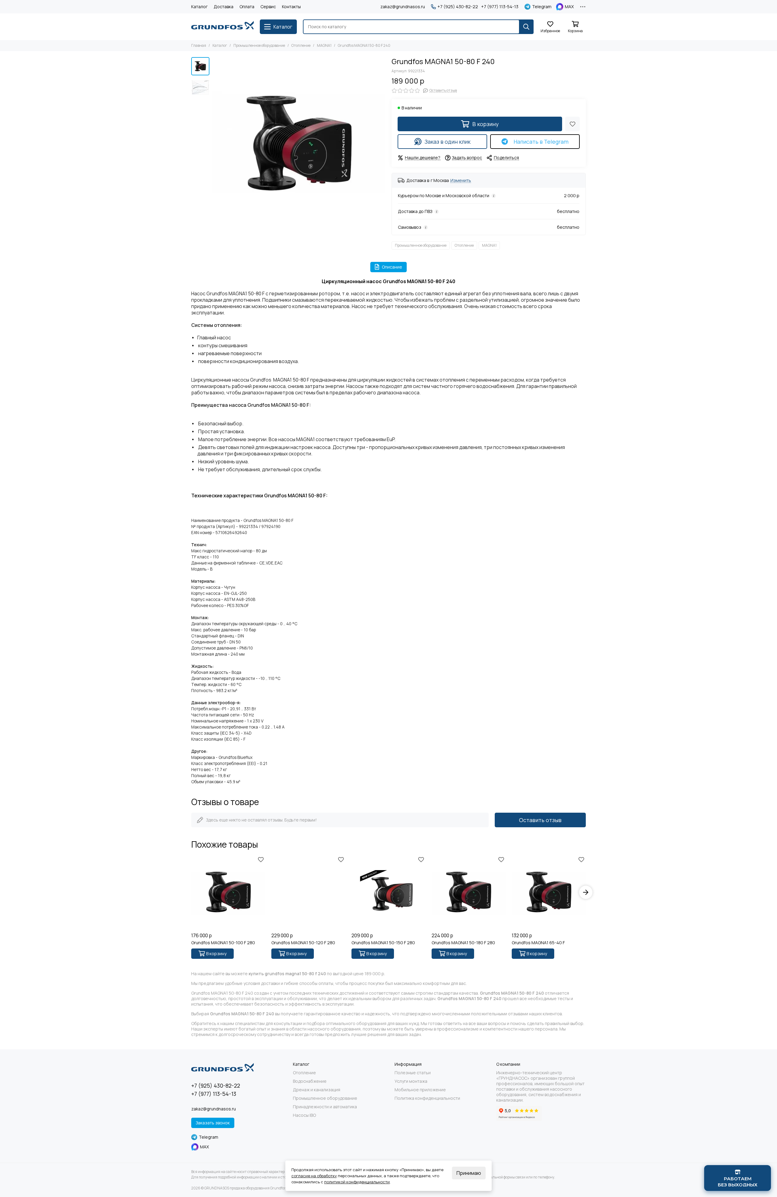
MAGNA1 (324, 45)
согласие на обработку (314, 1175)
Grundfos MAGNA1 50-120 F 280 (303, 942)
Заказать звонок (213, 1123)
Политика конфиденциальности (427, 1098)
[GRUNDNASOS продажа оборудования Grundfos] (222, 26)
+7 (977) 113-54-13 (499, 6)
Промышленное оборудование (259, 45)
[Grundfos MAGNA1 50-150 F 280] (388, 892)
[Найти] (526, 26)
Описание (392, 267)
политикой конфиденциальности (357, 1182)
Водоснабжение (310, 1081)
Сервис (268, 6)
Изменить (460, 180)
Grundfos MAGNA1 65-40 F (538, 942)
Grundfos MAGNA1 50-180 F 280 (463, 942)
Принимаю (468, 1173)
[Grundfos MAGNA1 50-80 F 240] (298, 143)
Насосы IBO (304, 1115)
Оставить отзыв (540, 820)
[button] (215, 143)
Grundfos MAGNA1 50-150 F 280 (383, 942)
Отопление (300, 45)
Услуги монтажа (411, 1081)
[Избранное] (572, 124)
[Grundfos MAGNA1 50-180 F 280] (469, 892)
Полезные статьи (413, 1072)
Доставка (223, 6)
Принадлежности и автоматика (325, 1107)
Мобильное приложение (420, 1089)
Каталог (199, 6)
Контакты (291, 6)
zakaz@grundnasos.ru (402, 6)
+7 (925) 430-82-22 (457, 6)
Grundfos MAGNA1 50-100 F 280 (223, 942)
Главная (198, 45)
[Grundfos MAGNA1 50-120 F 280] (308, 892)
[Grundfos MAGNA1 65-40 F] (549, 892)
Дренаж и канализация (316, 1089)
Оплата (246, 6)
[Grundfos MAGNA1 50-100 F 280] (228, 892)
